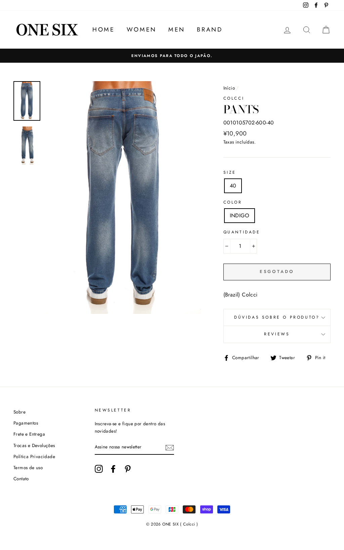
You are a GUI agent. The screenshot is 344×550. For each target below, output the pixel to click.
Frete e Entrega (29, 434)
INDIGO (239, 215)
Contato (21, 478)
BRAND (209, 29)
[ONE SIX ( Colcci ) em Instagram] (99, 469)
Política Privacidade (34, 456)
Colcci (234, 98)
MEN (176, 29)
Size (229, 172)
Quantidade (241, 232)
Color (232, 202)
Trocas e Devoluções (34, 445)
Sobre (19, 411)
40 (233, 185)
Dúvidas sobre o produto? (276, 317)
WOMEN (142, 29)
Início (229, 88)
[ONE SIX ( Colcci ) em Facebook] (113, 469)
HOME (103, 29)
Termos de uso (28, 467)
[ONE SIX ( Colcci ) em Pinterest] (128, 469)
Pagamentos (25, 423)
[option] (172, 55)
